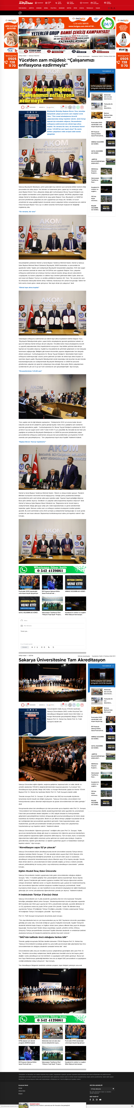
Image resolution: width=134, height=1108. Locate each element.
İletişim (21, 1093)
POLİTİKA (53, 8)
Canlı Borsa (60, 3)
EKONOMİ (62, 8)
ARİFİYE (31, 8)
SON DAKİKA (22, 8)
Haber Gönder (109, 3)
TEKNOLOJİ (89, 8)
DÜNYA (81, 8)
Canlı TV (49, 3)
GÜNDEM (39, 8)
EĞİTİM (69, 8)
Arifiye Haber (23, 55)
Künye (20, 1088)
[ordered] (41, 647)
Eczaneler (86, 3)
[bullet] (44, 647)
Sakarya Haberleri (34, 55)
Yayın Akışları (72, 3)
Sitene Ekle (22, 1091)
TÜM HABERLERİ (106, 71)
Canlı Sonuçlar (96, 3)
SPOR (75, 8)
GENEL (46, 8)
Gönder (24, 647)
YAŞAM (98, 8)
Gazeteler (40, 3)
